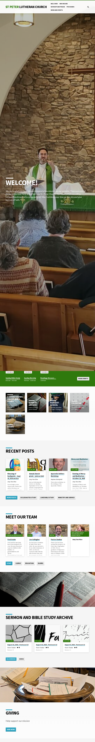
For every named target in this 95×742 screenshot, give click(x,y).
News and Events (57, 10)
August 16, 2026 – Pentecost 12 (46, 645)
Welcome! (54, 4)
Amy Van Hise (12, 482)
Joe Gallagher (34, 540)
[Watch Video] (17, 648)
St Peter (26, 7)
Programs (70, 7)
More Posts (11, 498)
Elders (40, 563)
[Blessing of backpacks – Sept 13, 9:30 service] (15, 465)
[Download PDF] (19, 647)
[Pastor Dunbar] (58, 530)
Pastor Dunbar (56, 540)
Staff (9, 563)
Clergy (18, 563)
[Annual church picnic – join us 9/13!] (36, 465)
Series (21, 659)
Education (29, 563)
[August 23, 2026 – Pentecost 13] (19, 633)
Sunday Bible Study (13, 378)
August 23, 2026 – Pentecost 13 (17, 645)
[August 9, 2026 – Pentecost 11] (76, 633)
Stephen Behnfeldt (56, 479)
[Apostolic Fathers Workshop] (58, 465)
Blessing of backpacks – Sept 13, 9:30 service (14, 476)
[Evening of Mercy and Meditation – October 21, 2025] (80, 465)
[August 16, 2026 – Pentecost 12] (47, 633)
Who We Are (64, 4)
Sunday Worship (30, 378)
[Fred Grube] (15, 530)
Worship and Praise (58, 7)
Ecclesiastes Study (28, 498)
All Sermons (11, 659)
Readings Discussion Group (50, 378)
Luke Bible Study (47, 498)
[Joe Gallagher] (36, 530)
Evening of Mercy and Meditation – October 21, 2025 (79, 476)
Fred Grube (12, 540)
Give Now (11, 729)
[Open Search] (88, 7)
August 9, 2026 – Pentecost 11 (75, 645)
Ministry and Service (66, 498)
